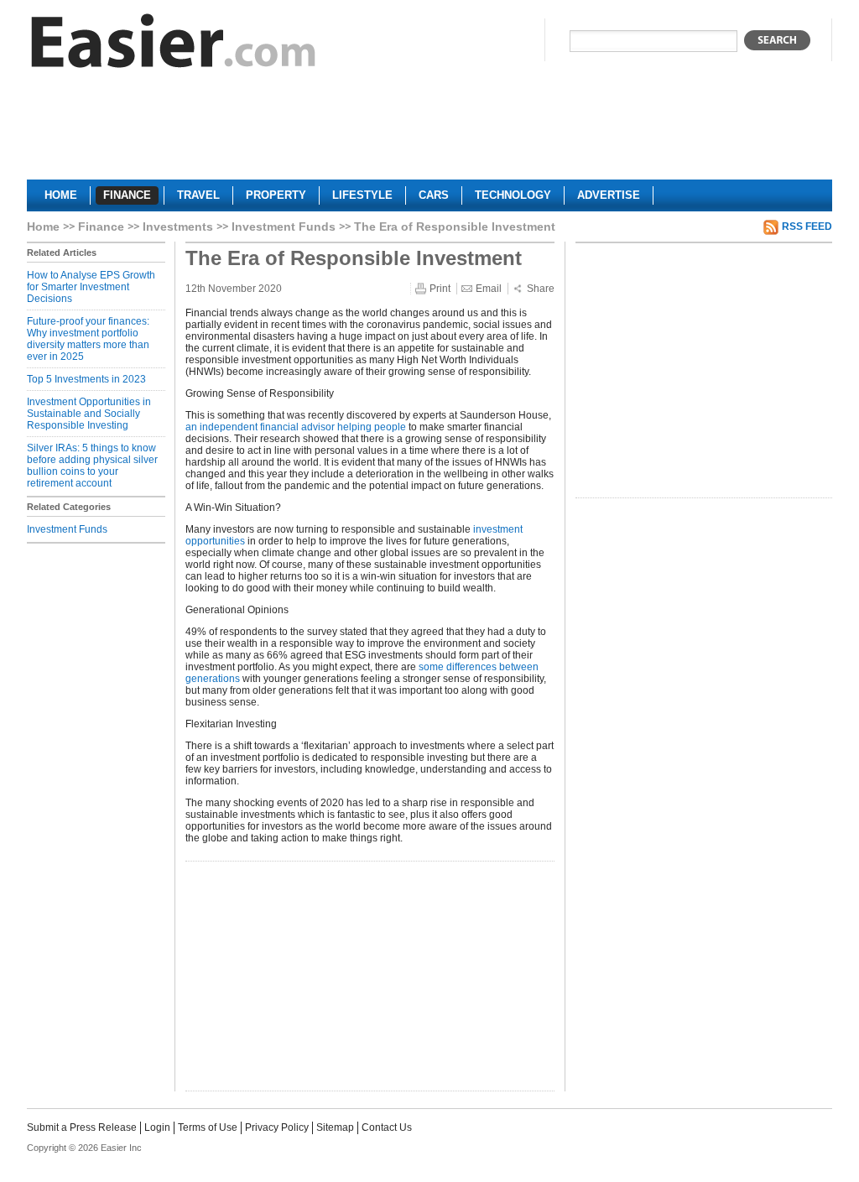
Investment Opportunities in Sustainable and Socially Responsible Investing (89, 413)
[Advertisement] (429, 131)
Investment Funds (284, 226)
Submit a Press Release (82, 1127)
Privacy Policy (277, 1127)
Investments (178, 226)
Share (540, 288)
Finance (101, 226)
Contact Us (387, 1127)
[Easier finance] (173, 44)
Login (157, 1127)
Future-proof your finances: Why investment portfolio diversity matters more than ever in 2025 (88, 338)
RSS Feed (807, 226)
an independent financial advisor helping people (295, 427)
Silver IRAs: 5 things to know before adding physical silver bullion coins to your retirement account (92, 465)
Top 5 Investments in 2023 (86, 379)
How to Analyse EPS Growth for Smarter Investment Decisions (91, 287)
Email (489, 288)
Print (440, 288)
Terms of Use (207, 1127)
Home (43, 226)
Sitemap (335, 1127)
